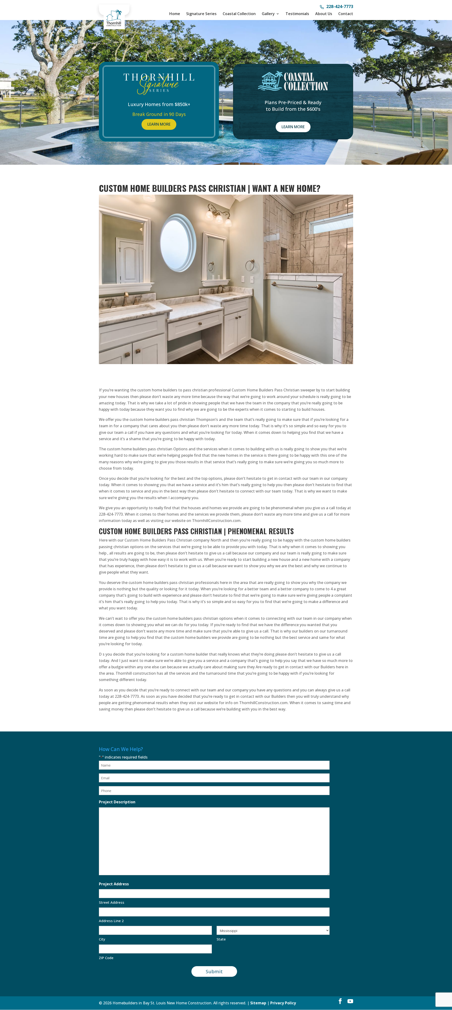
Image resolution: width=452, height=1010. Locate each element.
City (102, 939)
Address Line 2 (111, 920)
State (221, 939)
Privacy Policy (283, 1003)
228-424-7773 (339, 6)
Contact (345, 13)
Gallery (268, 13)
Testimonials (297, 13)
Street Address (111, 902)
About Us (323, 13)
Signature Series (201, 13)
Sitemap (258, 1003)
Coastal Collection (239, 13)
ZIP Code (106, 957)
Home (174, 13)
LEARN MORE (158, 124)
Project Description (117, 802)
